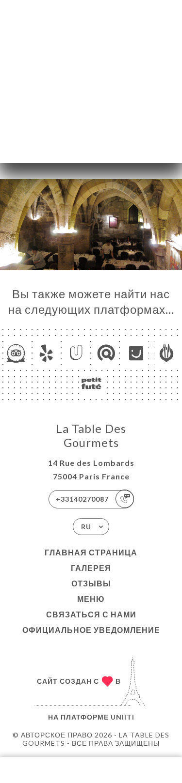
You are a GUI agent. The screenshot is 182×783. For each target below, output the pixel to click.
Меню (91, 598)
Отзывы (91, 583)
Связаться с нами (91, 614)
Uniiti (122, 717)
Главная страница (91, 552)
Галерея (91, 567)
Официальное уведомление (91, 629)
